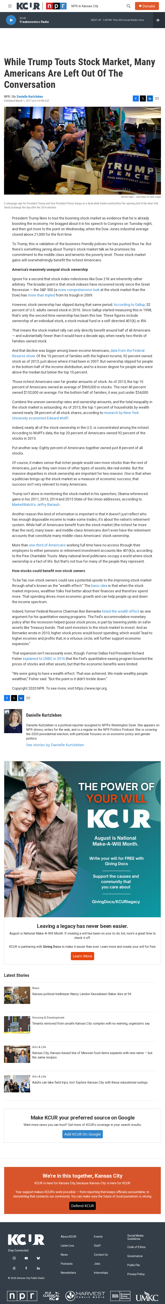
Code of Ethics (136, 1247)
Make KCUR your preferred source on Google (83, 1118)
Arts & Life (39, 1047)
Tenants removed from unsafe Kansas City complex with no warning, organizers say (91, 1023)
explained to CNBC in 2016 (44, 659)
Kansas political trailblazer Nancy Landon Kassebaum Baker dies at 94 (81, 994)
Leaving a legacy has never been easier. (82, 926)
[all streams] (159, 20)
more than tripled (41, 295)
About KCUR (68, 1236)
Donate (148, 6)
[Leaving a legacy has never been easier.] (82, 839)
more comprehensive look (79, 290)
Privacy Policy (136, 1274)
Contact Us (101, 1254)
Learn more (82, 956)
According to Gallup (129, 304)
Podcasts (67, 1263)
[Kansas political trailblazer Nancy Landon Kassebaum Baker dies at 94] (17, 995)
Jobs (97, 1263)
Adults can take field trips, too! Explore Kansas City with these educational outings (90, 1082)
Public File (133, 1265)
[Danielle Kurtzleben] (13, 721)
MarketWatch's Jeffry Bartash (36, 504)
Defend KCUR (82, 1205)
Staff (97, 1245)
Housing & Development (48, 1017)
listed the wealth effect (120, 611)
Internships (101, 1272)
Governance (135, 1256)
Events (98, 1236)
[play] (11, 20)
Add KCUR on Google (82, 1134)
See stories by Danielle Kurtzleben (55, 744)
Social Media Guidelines (135, 1237)
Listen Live (67, 1245)
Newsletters (68, 1272)
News (35, 988)
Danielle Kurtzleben (30, 96)
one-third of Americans (47, 545)
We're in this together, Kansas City (82, 1176)
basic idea (99, 586)
